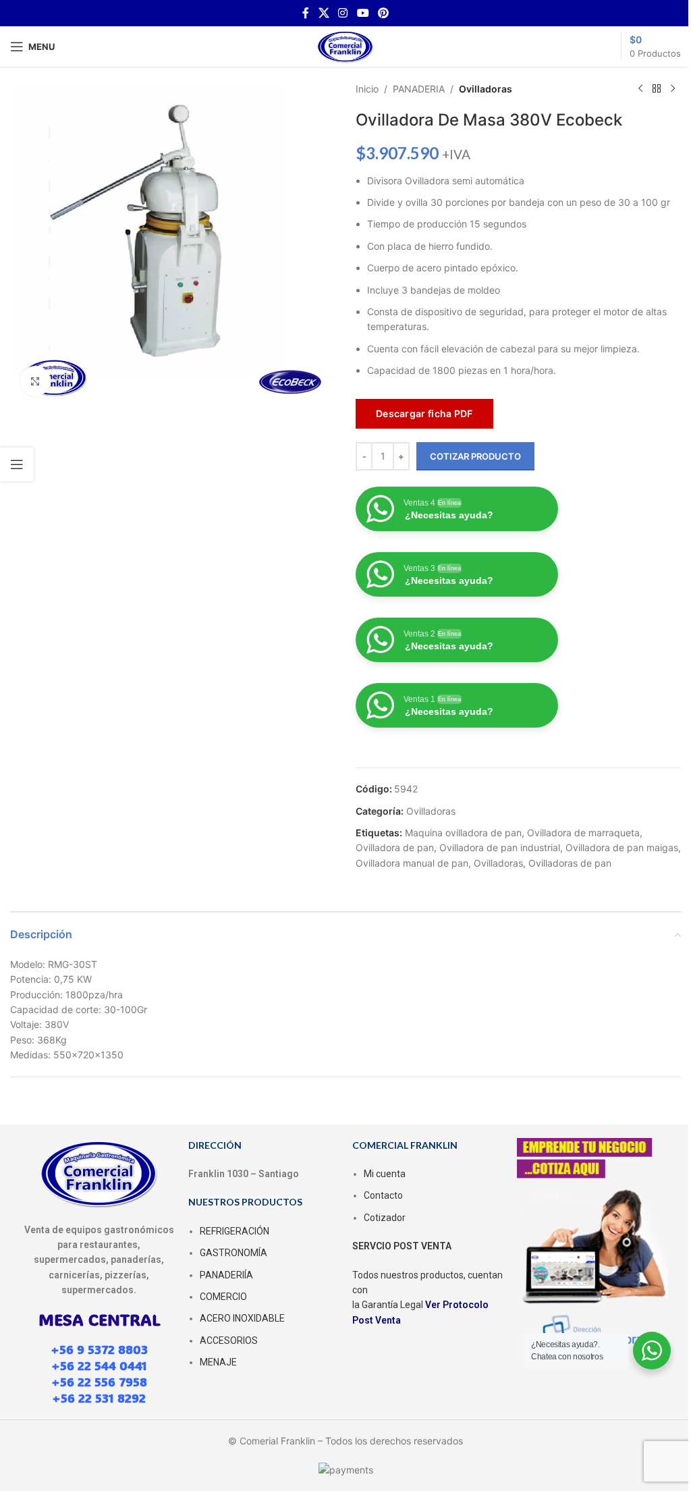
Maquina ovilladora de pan (463, 832)
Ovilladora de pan (395, 847)
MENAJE (218, 1362)
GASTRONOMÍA (233, 1252)
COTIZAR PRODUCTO (475, 456)
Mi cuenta (385, 1173)
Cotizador (385, 1217)
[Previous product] (640, 89)
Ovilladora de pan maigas (621, 847)
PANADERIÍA (226, 1275)
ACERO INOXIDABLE (242, 1318)
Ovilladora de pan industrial (499, 847)
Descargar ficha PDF (424, 413)
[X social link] (323, 13)
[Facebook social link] (306, 13)
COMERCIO (223, 1296)
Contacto (383, 1195)
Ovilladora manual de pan (412, 863)
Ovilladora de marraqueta (583, 832)
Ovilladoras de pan (569, 863)
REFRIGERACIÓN (234, 1231)
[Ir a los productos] (656, 89)
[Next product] (673, 89)
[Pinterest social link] (383, 13)
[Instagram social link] (343, 13)
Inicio (367, 88)
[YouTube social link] (362, 13)
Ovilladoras (485, 88)
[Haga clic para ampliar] (35, 381)
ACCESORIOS (229, 1340)
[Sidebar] (17, 464)
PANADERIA (419, 88)
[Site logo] (345, 45)
